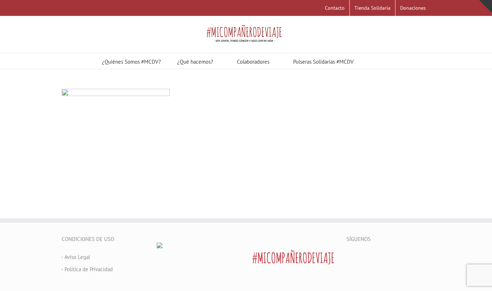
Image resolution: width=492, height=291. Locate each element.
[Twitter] (358, 257)
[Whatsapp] (397, 257)
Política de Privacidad (87, 269)
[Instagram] (378, 257)
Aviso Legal (76, 257)
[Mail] (387, 257)
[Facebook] (348, 257)
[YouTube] (368, 257)
